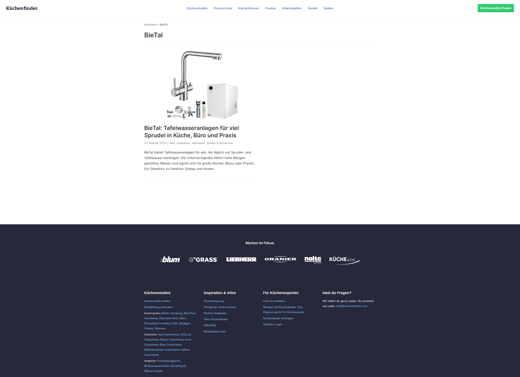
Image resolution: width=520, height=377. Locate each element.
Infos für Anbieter (274, 301)
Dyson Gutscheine (172, 339)
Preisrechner (223, 8)
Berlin (165, 313)
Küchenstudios (197, 8)
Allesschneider (153, 371)
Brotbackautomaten (156, 365)
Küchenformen (248, 8)
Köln (175, 323)
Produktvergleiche (168, 360)
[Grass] (203, 264)
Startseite (150, 24)
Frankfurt (165, 323)
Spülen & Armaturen (220, 143)
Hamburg (176, 313)
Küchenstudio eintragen (278, 318)
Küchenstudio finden (157, 301)
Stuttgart (184, 323)
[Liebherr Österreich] (241, 264)
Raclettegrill (178, 365)
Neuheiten (198, 143)
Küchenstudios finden (495, 8)
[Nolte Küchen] (312, 264)
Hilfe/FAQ (210, 325)
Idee (172, 143)
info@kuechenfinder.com (351, 306)
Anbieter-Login (272, 324)
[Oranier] (280, 264)
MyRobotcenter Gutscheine (161, 349)
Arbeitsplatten (292, 8)
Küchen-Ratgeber (215, 313)
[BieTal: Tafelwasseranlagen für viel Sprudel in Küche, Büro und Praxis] (200, 119)
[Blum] (170, 264)
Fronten (270, 8)
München (190, 313)
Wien (182, 318)
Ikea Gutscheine (168, 334)
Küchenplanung (214, 301)
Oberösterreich (168, 318)
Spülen (328, 8)
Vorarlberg (151, 318)
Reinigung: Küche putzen (220, 307)
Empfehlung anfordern (158, 307)
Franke (148, 328)
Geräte (312, 8)
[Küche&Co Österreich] (344, 264)
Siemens (160, 328)
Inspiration (183, 143)
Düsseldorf (151, 323)
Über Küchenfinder (216, 319)
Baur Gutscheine (171, 344)
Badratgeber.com (215, 331)
